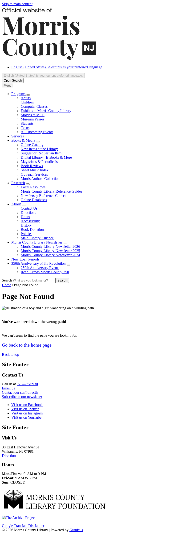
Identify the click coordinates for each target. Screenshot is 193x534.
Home (6, 285)
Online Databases (34, 200)
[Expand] (28, 95)
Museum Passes (32, 119)
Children (27, 102)
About (16, 204)
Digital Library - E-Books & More (46, 157)
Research (18, 183)
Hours (25, 217)
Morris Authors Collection (40, 179)
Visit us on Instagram (27, 413)
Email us (8, 388)
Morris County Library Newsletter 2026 (50, 246)
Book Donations (33, 230)
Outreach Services (34, 174)
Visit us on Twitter (25, 409)
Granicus (76, 530)
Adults (26, 98)
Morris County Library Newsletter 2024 (50, 255)
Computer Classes (34, 106)
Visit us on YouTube (26, 417)
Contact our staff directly (20, 392)
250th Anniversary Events (40, 268)
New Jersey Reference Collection (45, 196)
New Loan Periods (25, 259)
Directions (28, 213)
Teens (25, 128)
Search (7, 280)
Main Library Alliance (37, 238)
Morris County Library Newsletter (36, 242)
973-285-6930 (27, 384)
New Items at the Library (39, 149)
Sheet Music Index (34, 170)
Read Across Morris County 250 (45, 272)
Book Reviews (32, 166)
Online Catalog (32, 145)
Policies (26, 234)
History (26, 225)
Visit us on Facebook (27, 405)
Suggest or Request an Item (41, 153)
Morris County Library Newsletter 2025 (50, 251)
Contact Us (29, 208)
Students (27, 123)
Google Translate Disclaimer (23, 526)
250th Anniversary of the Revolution (38, 263)
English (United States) (56, 67)
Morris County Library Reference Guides (51, 191)
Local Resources (33, 187)
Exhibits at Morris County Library (46, 111)
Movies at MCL (32, 115)
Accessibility (30, 221)
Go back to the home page (27, 345)
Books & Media (23, 140)
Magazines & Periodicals (39, 162)
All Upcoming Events (37, 132)
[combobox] (43, 75)
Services (17, 136)
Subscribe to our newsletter (22, 397)
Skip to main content (17, 4)
